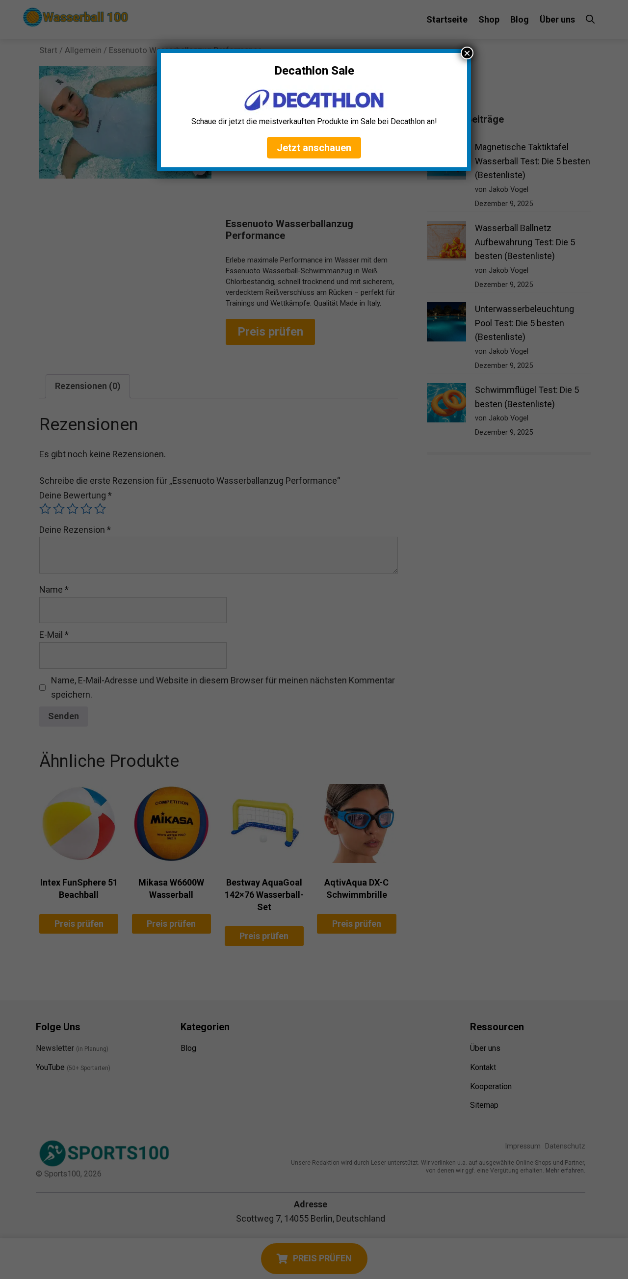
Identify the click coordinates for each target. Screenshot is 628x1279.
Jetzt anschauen (314, 148)
